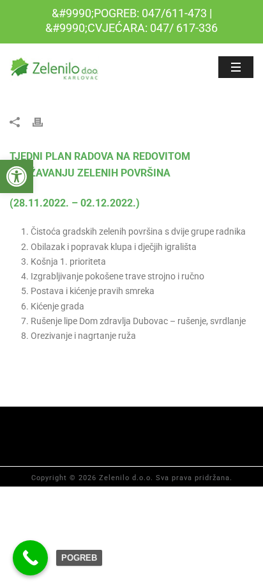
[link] (16, 176)
